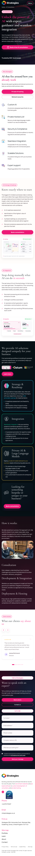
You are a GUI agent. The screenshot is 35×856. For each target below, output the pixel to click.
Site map (30, 846)
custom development (18, 786)
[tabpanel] (17, 647)
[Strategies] (10, 3)
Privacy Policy (5, 846)
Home (3, 7)
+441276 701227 (6, 804)
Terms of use (14, 846)
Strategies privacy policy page (18, 755)
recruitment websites (21, 784)
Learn (4, 836)
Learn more (7, 374)
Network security (17, 97)
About (4, 839)
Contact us (17, 704)
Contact (5, 842)
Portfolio (5, 833)
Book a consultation (17, 232)
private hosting (16, 788)
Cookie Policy (22, 846)
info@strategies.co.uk (8, 813)
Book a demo (17, 700)
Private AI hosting (17, 92)
